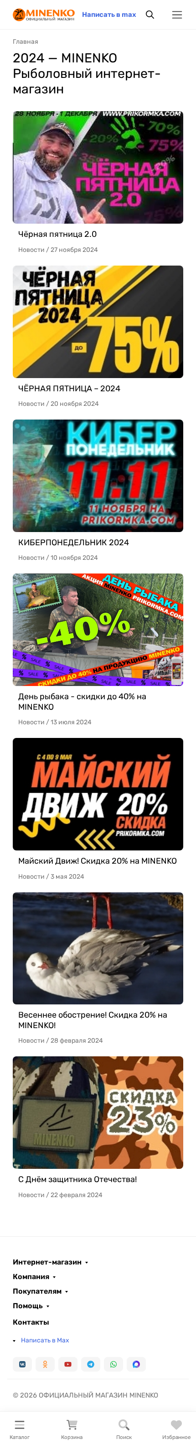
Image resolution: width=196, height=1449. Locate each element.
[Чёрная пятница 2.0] (98, 167)
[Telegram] (90, 1364)
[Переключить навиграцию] (177, 15)
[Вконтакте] (22, 1364)
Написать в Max (45, 1340)
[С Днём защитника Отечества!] (98, 1112)
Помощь (28, 1306)
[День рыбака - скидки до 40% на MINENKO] (98, 629)
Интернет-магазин (47, 1262)
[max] (136, 1364)
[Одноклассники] (45, 1364)
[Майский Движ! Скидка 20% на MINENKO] (98, 794)
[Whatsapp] (113, 1364)
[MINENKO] (44, 14)
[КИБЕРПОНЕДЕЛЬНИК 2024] (98, 476)
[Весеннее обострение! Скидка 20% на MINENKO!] (98, 948)
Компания (31, 1276)
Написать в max (109, 14)
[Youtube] (67, 1364)
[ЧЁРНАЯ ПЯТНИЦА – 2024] (98, 322)
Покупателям (37, 1291)
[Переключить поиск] (150, 14)
